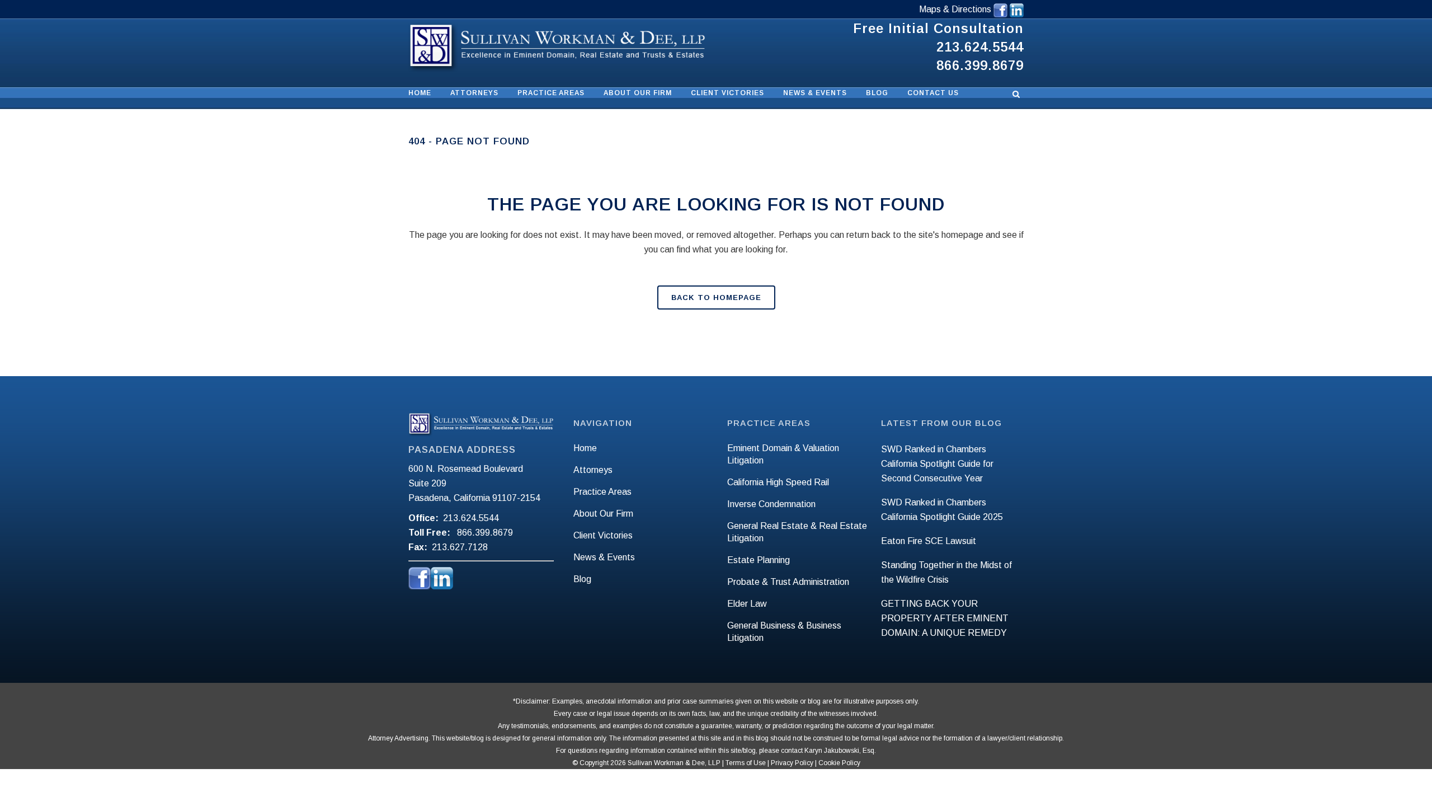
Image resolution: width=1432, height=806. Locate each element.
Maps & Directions (956, 9)
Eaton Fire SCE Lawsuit (928, 541)
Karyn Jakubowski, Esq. (840, 751)
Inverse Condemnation (771, 504)
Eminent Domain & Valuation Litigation (783, 454)
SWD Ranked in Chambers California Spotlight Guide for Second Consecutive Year (937, 463)
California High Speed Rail (778, 482)
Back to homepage (716, 297)
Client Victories (603, 535)
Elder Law (747, 603)
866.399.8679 (980, 65)
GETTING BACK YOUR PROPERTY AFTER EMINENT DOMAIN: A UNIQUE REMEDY (945, 618)
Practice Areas (602, 491)
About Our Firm (603, 513)
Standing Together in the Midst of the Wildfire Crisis (946, 572)
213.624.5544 (980, 46)
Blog (582, 579)
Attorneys (593, 470)
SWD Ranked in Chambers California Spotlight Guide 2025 (942, 510)
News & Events (604, 557)
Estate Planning (758, 560)
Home (585, 448)
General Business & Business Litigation (784, 632)
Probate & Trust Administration (788, 582)
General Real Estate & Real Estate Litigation (797, 532)
